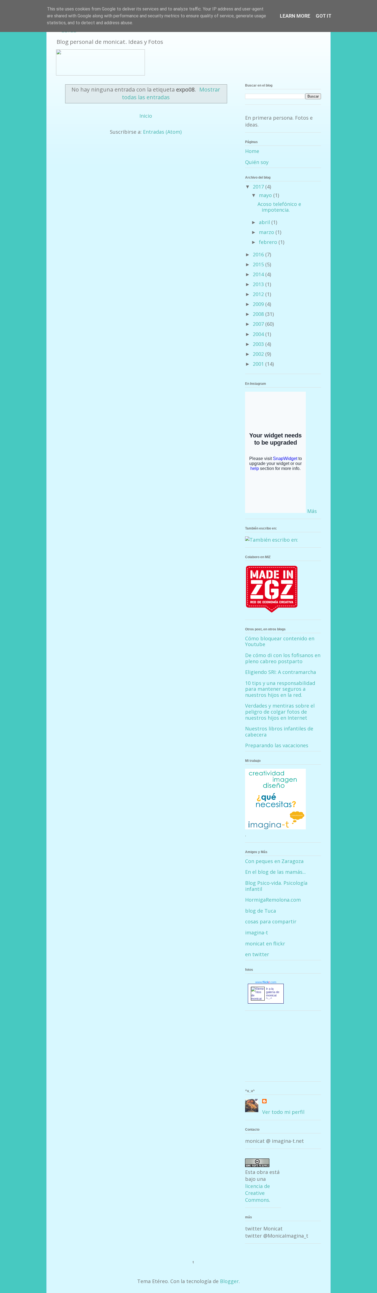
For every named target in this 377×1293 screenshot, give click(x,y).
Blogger (229, 1281)
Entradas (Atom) (162, 131)
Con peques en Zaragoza (274, 861)
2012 (259, 294)
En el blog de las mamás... (275, 872)
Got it (323, 16)
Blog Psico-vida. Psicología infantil (276, 886)
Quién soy (257, 162)
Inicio (145, 115)
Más (312, 511)
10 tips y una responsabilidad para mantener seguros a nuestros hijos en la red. (280, 689)
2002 (259, 354)
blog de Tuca (260, 910)
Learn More (295, 16)
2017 (259, 186)
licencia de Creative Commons (257, 1193)
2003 (259, 344)
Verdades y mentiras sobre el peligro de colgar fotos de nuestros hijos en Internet (280, 711)
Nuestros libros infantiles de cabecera (279, 731)
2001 (259, 364)
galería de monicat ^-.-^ (272, 995)
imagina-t (256, 932)
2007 (259, 324)
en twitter (257, 954)
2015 (259, 264)
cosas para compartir (270, 921)
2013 (259, 284)
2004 (259, 334)
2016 (259, 254)
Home (252, 151)
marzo (267, 232)
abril (265, 222)
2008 (259, 314)
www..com (265, 982)
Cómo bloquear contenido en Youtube (279, 641)
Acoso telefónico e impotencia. (279, 207)
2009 (259, 304)
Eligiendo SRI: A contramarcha (280, 672)
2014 (259, 274)
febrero (268, 242)
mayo (266, 195)
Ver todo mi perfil (283, 1112)
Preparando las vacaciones (276, 745)
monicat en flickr (265, 943)
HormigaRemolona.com (273, 899)
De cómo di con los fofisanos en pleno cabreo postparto (282, 658)
